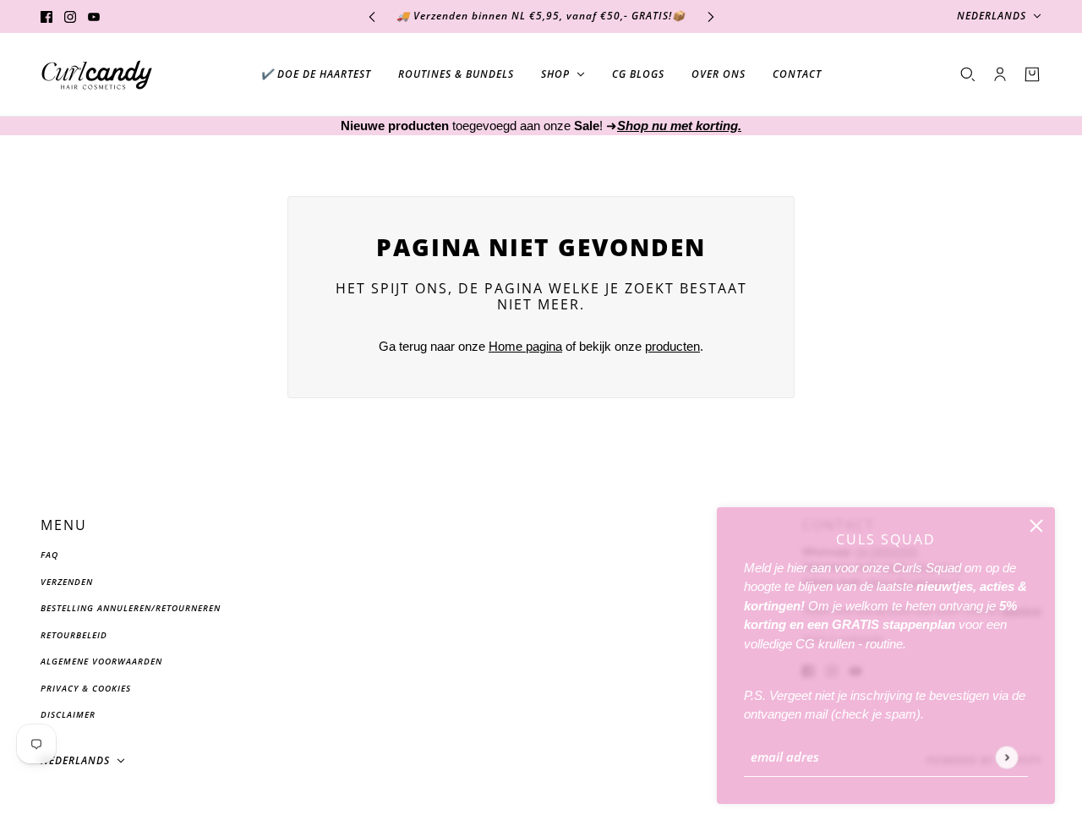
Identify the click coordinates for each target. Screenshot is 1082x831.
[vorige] (372, 16)
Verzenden (67, 582)
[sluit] (1036, 525)
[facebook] (46, 16)
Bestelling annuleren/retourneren (131, 608)
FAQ (49, 554)
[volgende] (711, 16)
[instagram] (70, 16)
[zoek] (968, 74)
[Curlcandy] (97, 75)
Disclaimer (68, 714)
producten (672, 346)
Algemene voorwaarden (101, 661)
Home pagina (525, 346)
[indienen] (1006, 757)
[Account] (1000, 74)
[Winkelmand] (1032, 74)
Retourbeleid (74, 635)
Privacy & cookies (86, 688)
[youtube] (94, 16)
